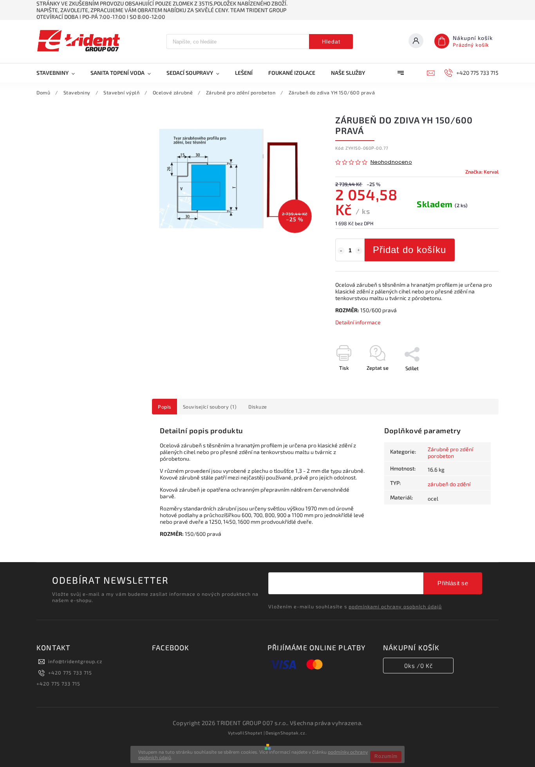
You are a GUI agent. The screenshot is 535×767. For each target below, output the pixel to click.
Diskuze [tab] (257, 406)
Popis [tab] (164, 406)
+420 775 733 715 (70, 672)
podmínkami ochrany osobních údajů (395, 606)
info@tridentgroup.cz (75, 661)
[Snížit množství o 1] (341, 250)
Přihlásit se (452, 583)
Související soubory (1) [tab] (210, 406)
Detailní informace (358, 322)
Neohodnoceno (391, 162)
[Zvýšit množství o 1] (358, 250)
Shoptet (253, 732)
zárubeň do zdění (449, 484)
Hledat (331, 41)
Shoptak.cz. (293, 732)
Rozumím (386, 756)
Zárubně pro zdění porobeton (450, 452)
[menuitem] (59, 73)
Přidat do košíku (409, 249)
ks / (418, 665)
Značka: (482, 171)
